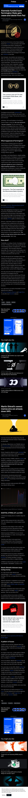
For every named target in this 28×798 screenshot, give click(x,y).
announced (17, 112)
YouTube (12, 294)
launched (19, 646)
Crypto (11, 19)
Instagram (9, 292)
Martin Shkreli (5, 415)
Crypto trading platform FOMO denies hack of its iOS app (12, 391)
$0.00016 (3, 557)
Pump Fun (16, 415)
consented (5, 54)
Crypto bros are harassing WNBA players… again (12, 755)
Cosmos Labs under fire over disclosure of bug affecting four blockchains (12, 374)
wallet (12, 677)
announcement (6, 446)
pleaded (10, 218)
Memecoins (10, 415)
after (6, 478)
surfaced (22, 667)
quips (16, 584)
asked (16, 590)
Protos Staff (6, 20)
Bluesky (14, 292)
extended (15, 71)
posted (13, 574)
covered (15, 682)
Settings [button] (4, 795)
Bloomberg (12, 657)
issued (8, 43)
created (21, 458)
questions (22, 584)
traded (24, 561)
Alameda (4, 19)
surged (11, 670)
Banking (8, 19)
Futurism (19, 660)
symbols (13, 584)
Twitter (4, 292)
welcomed (20, 452)
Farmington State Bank (17, 19)
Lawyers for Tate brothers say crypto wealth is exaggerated (12, 356)
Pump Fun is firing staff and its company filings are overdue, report (11, 772)
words (8, 584)
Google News (21, 292)
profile (2, 544)
